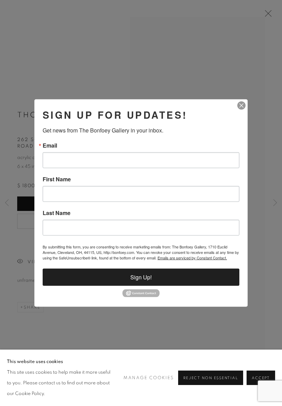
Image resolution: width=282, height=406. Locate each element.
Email (50, 145)
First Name (57, 179)
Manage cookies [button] (148, 378)
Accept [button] (261, 378)
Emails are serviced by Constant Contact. (192, 257)
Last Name (56, 213)
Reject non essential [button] (210, 378)
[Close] (241, 106)
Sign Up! (141, 277)
